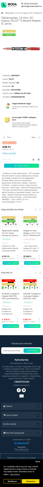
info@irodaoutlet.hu (32, 6)
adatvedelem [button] (15, 474)
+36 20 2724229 (30, 3)
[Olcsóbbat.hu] (21, 450)
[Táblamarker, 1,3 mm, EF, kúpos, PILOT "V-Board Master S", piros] (21, 49)
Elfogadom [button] (30, 481)
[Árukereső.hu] (21, 444)
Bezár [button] (38, 461)
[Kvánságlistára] (16, 225)
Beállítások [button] (12, 481)
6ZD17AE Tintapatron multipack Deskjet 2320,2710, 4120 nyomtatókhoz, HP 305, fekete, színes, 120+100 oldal (32, 296)
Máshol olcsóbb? (9, 153)
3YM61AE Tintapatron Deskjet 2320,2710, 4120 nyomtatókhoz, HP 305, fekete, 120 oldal (11, 296)
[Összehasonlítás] (11, 225)
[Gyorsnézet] (6, 225)
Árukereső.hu (21, 447)
